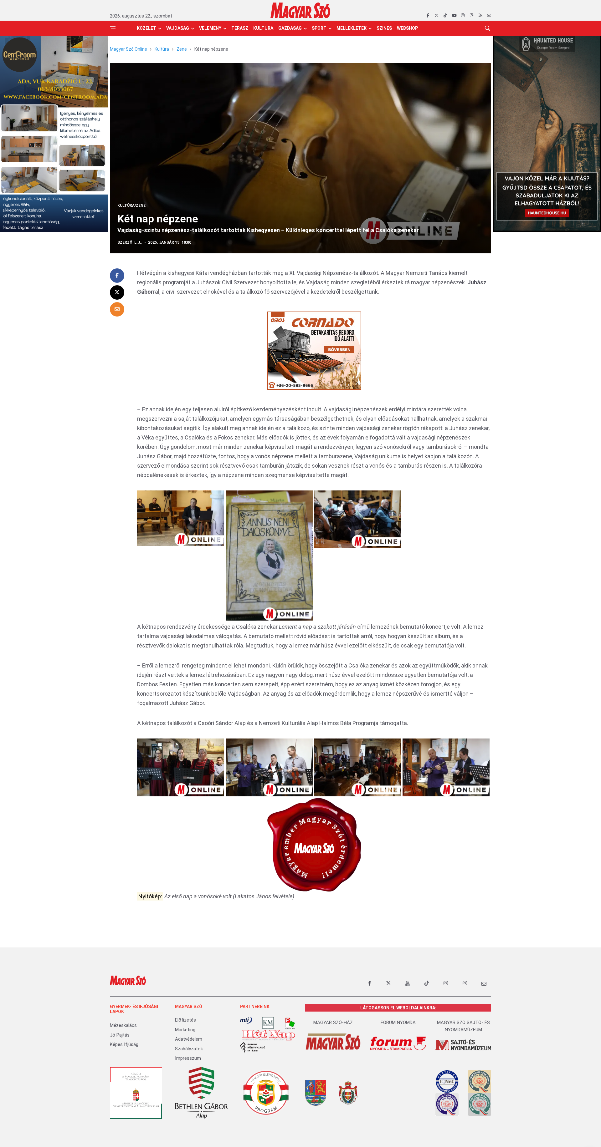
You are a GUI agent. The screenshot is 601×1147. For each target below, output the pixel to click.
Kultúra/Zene (131, 205)
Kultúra (263, 28)
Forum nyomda (398, 1022)
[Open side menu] (113, 28)
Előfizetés (185, 1020)
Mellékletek (351, 28)
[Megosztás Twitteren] (117, 292)
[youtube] (454, 16)
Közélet (146, 28)
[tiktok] (445, 16)
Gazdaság (290, 28)
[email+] (484, 983)
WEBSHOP (407, 28)
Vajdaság (177, 28)
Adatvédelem (188, 1039)
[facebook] (428, 16)
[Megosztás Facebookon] (117, 275)
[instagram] (463, 16)
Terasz (239, 28)
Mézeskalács (123, 1025)
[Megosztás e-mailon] (117, 309)
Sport (319, 28)
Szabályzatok (189, 1049)
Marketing (185, 1030)
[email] (489, 16)
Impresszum (188, 1058)
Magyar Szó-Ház (333, 1022)
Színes (384, 28)
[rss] (480, 16)
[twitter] (436, 16)
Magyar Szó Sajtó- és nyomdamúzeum (463, 1026)
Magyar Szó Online (128, 49)
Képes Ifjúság (124, 1044)
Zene (182, 49)
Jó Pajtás (120, 1035)
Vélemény (210, 28)
